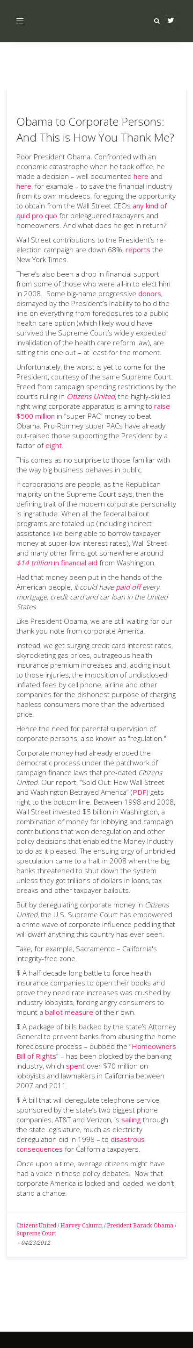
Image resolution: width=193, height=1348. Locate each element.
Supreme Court (36, 1233)
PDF (139, 792)
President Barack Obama (140, 1225)
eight (53, 445)
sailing (131, 1119)
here (141, 176)
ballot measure (69, 1012)
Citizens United (36, 1225)
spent (75, 1065)
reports (138, 249)
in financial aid (56, 562)
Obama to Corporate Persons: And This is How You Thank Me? (95, 129)
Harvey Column (81, 1225)
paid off (128, 587)
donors (149, 293)
